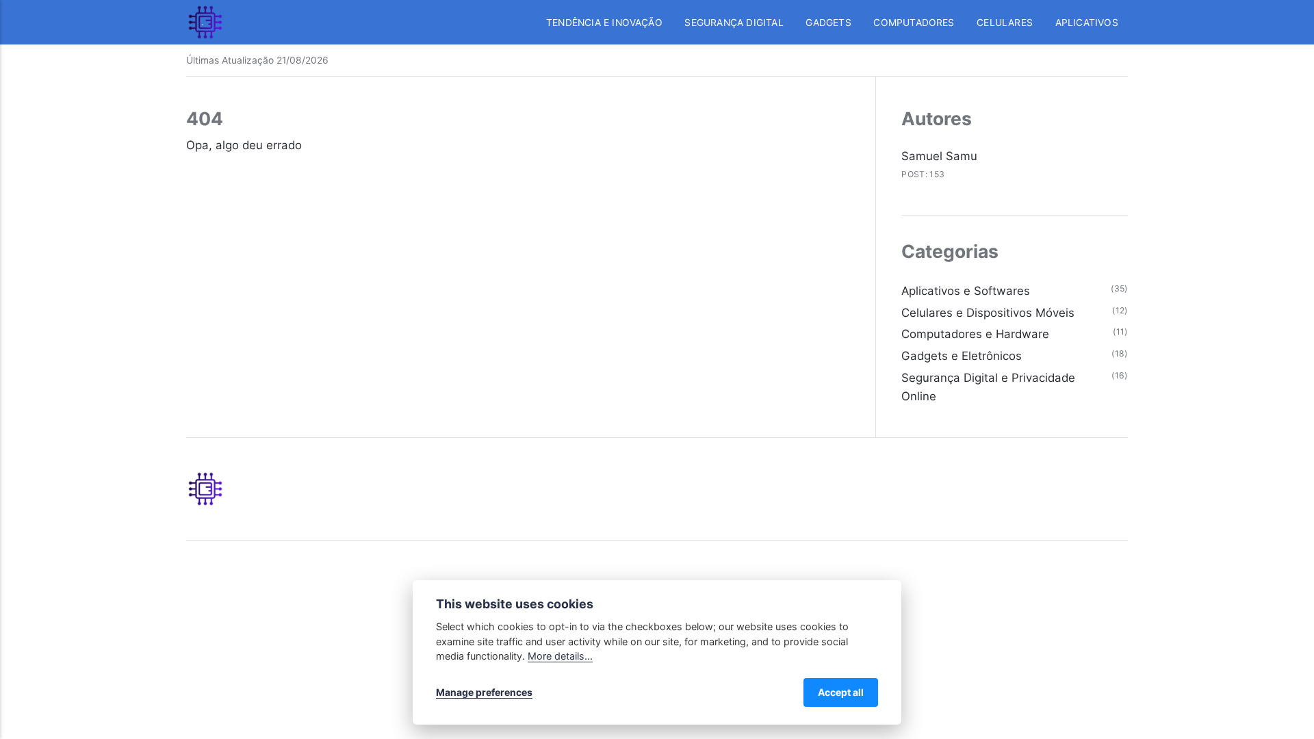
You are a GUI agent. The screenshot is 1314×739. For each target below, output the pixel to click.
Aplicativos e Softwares (965, 291)
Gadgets (828, 22)
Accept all (841, 692)
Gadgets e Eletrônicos (961, 356)
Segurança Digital (733, 22)
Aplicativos (1086, 22)
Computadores (913, 22)
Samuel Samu (939, 156)
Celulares (1005, 22)
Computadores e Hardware (975, 334)
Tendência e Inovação (604, 22)
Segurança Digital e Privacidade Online (988, 387)
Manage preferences (484, 692)
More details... (560, 656)
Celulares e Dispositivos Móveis (987, 313)
